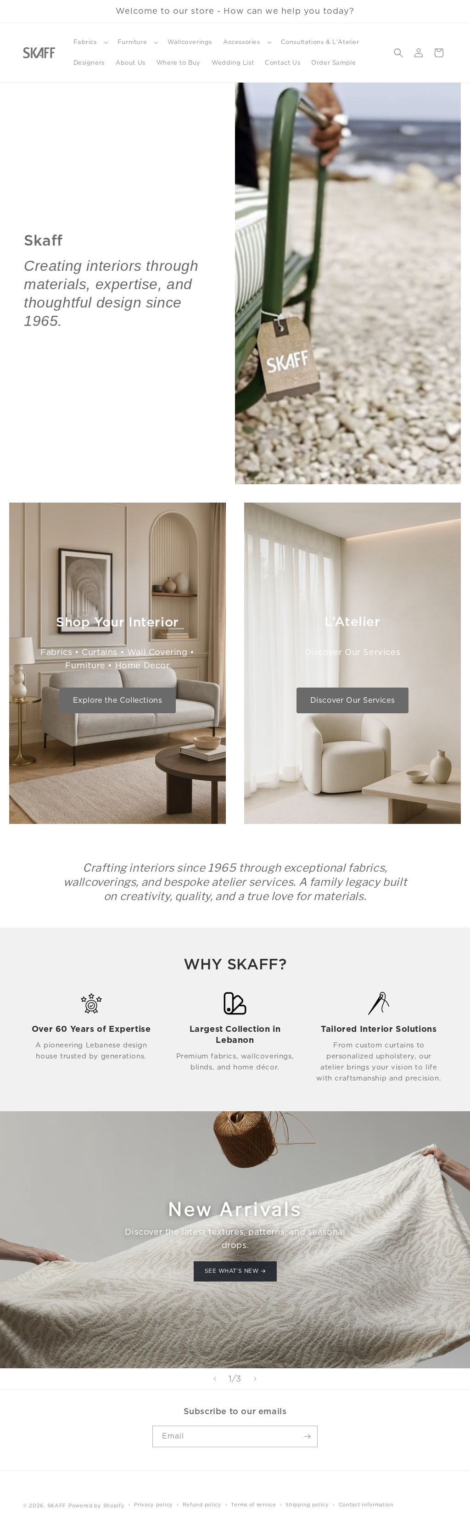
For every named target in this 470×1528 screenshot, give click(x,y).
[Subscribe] (307, 1436)
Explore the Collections (117, 700)
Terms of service (253, 1504)
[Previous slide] (215, 1379)
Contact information (366, 1504)
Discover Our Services (352, 700)
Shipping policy (307, 1504)
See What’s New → (235, 1271)
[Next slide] (255, 1379)
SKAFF (57, 1505)
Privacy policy (153, 1504)
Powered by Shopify (96, 1505)
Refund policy (202, 1504)
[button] (90, 42)
